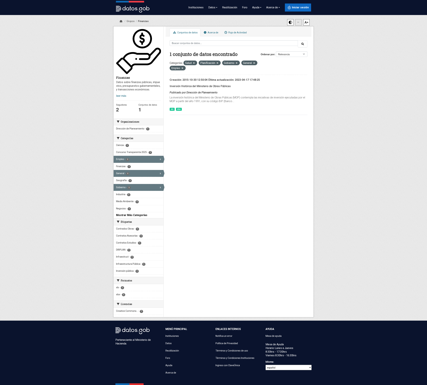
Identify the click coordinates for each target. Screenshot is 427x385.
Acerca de (212, 32)
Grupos (131, 21)
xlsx (178, 109)
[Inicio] (121, 21)
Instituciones (195, 7)
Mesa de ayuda (274, 336)
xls (172, 109)
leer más (121, 95)
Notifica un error (224, 336)
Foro (244, 7)
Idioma (269, 361)
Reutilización (229, 7)
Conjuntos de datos (187, 32)
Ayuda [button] (255, 7)
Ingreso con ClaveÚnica (228, 365)
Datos (168, 343)
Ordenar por (267, 54)
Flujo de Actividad (237, 32)
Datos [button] (211, 7)
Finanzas (143, 21)
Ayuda (168, 365)
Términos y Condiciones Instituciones (235, 358)
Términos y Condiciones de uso (232, 350)
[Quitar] (193, 63)
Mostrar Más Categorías (131, 215)
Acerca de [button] (272, 7)
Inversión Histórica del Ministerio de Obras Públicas (200, 86)
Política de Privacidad (227, 343)
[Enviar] (302, 43)
